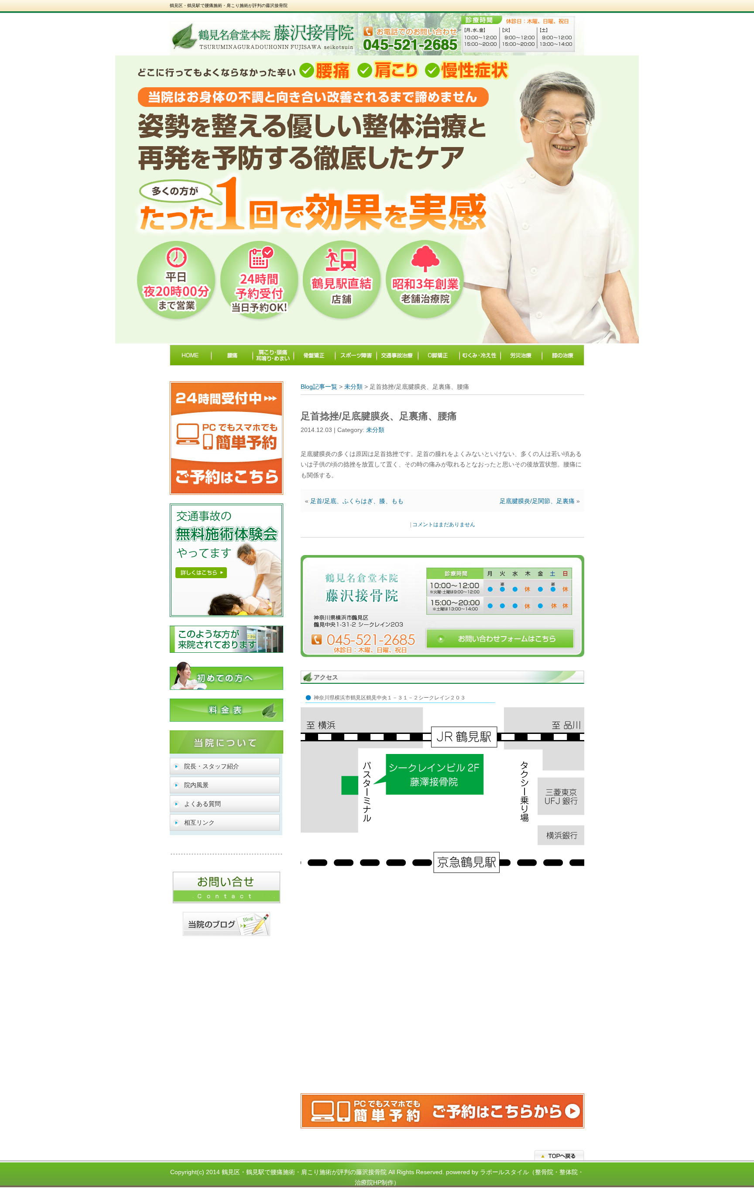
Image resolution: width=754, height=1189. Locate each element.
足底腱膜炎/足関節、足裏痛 (537, 500)
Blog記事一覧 (319, 386)
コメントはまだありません (443, 524)
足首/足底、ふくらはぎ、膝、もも (357, 500)
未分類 (353, 386)
